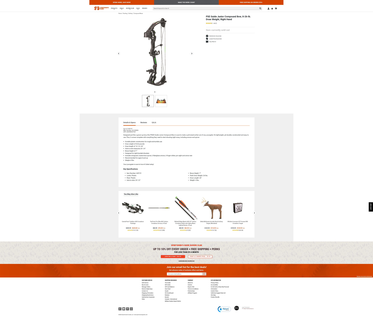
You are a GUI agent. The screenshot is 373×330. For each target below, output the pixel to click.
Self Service (145, 282)
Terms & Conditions (193, 289)
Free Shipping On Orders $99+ (251, 2)
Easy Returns (212, 41)
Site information (216, 280)
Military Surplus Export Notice (173, 301)
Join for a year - (173, 256)
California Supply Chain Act (218, 293)
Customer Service (147, 280)
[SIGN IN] (268, 9)
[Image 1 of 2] (148, 101)
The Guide (167, 282)
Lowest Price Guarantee (215, 39)
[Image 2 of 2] (161, 101)
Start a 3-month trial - (200, 256)
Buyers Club (191, 287)
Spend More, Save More (122, 2)
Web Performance (249, 308)
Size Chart (167, 289)
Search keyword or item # (161, 8)
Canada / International (171, 299)
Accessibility (214, 285)
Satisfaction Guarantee (215, 36)
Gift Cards (167, 285)
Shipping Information (147, 293)
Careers (190, 285)
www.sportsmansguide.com (140, 314)
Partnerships (191, 291)
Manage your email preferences (364, 276)
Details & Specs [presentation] (129, 122)
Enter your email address (174, 274)
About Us (190, 282)
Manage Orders (146, 287)
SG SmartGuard (169, 293)
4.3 (214, 23)
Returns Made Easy (147, 289)
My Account (145, 285)
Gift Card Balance (169, 287)
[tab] (129, 123)
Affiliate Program (192, 293)
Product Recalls (215, 297)
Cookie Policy (214, 291)
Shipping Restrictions (147, 295)
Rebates (167, 295)
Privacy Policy (214, 282)
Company (190, 280)
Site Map (213, 295)
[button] (272, 8)
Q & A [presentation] (154, 122)
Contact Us (145, 291)
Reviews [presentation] (143, 122)
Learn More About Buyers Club (186, 260)
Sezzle (166, 291)
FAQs (143, 299)
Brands (167, 297)
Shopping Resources (171, 280)
